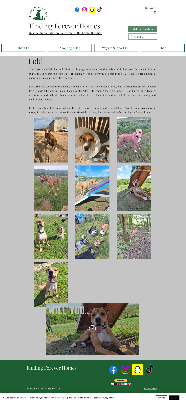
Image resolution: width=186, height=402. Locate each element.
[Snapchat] (92, 10)
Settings (161, 397)
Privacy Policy (108, 397)
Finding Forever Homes (64, 25)
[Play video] (92, 328)
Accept (174, 397)
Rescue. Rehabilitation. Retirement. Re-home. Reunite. (65, 33)
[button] (155, 12)
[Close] (182, 397)
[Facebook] (77, 10)
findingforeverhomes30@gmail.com (43, 388)
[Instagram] (84, 10)
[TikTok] (99, 10)
